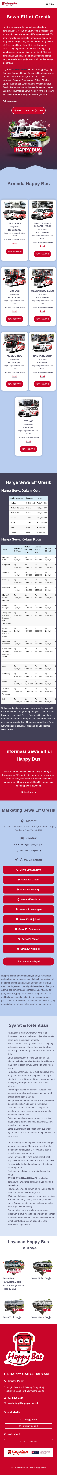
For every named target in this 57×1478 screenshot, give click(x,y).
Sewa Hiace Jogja (41, 1317)
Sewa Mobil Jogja (41, 1278)
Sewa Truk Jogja (12, 1317)
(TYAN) (30, 110)
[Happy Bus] (9, 4)
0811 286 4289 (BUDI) (30, 851)
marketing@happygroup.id (30, 844)
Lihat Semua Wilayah (28, 961)
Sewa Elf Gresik (19, 69)
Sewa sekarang (14, 251)
